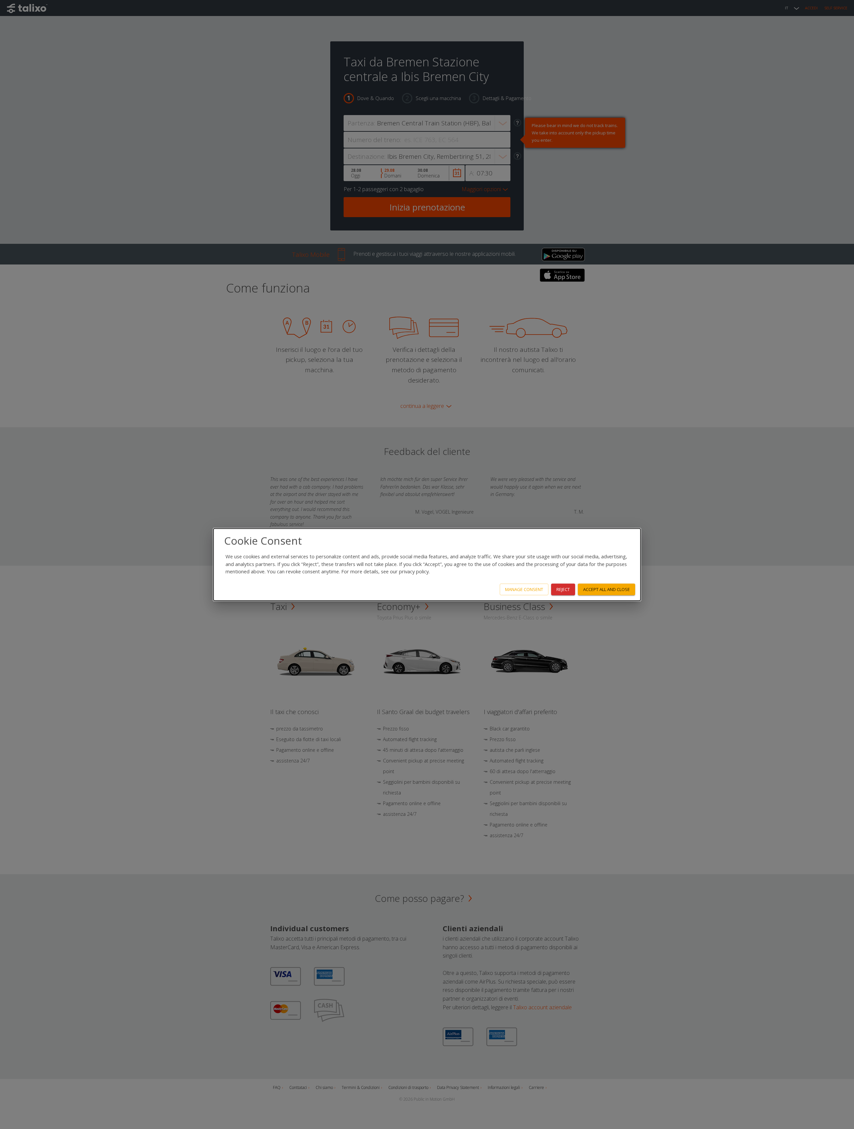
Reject (563, 589)
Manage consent (524, 589)
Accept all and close (606, 589)
